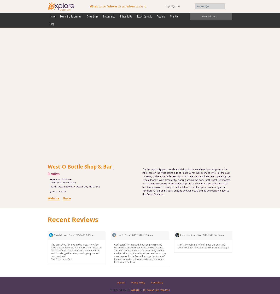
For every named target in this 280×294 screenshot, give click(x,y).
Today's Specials (144, 16)
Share (67, 198)
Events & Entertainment (71, 16)
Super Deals (92, 16)
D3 (144, 289)
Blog (52, 24)
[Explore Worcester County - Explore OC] (61, 6)
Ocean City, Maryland (158, 289)
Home (52, 16)
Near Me (174, 16)
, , (75, 186)
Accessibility (157, 282)
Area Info (161, 16)
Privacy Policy (138, 282)
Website (53, 198)
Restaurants (109, 16)
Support (121, 282)
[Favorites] (114, 167)
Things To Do (126, 16)
